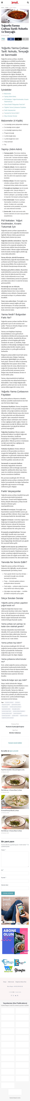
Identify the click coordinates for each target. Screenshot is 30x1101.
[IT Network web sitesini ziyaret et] (8, 1072)
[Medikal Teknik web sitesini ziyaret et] (22, 1018)
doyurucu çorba (6, 704)
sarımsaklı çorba (6, 709)
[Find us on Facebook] (11, 996)
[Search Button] (28, 2)
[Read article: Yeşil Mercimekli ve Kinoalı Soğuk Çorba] (15, 761)
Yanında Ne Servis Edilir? (11, 113)
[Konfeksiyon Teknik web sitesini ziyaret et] (8, 1045)
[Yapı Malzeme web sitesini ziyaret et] (8, 1078)
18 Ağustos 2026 (5, 772)
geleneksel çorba (16, 704)
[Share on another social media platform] (25, 39)
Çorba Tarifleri (13, 7)
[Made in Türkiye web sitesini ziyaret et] (8, 1085)
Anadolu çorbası (9, 702)
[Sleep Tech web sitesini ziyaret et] (8, 1051)
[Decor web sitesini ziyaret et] (22, 1051)
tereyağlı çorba (16, 709)
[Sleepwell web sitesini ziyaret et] (22, 1045)
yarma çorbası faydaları (19, 711)
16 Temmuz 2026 (5, 812)
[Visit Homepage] (15, 2)
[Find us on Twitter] (13, 996)
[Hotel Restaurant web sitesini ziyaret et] (22, 1024)
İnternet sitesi (4, 885)
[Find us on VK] (15, 996)
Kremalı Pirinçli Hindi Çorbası (10, 811)
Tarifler (6, 7)
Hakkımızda (11, 982)
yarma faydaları (17, 713)
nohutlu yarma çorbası (15, 706)
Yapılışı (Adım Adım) (10, 96)
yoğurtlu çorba (23, 715)
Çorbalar (17, 702)
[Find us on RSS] (17, 996)
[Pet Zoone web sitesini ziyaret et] (15, 1092)
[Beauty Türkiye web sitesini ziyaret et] (8, 1011)
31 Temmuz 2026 (5, 792)
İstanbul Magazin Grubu (15, 1097)
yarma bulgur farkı (6, 711)
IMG (13, 992)
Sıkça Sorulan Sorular (10, 116)
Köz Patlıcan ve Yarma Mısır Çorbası (11, 790)
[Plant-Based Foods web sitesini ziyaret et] (22, 1031)
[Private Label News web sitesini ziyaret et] (22, 1011)
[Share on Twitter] (18, 39)
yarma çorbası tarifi (7, 713)
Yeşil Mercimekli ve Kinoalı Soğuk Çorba (12, 770)
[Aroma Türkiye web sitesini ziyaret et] (8, 1038)
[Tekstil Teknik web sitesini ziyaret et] (22, 1038)
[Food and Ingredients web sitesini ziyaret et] (8, 1031)
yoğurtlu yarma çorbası (7, 717)
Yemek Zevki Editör (15, 743)
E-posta (3, 877)
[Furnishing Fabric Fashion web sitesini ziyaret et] (22, 1058)
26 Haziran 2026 (5, 35)
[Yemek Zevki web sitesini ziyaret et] (8, 1024)
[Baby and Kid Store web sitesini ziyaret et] (22, 1065)
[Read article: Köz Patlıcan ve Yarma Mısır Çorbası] (15, 782)
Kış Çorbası (5, 706)
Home (2, 7)
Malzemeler (7, 93)
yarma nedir (15, 715)
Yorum (3, 850)
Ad (2, 870)
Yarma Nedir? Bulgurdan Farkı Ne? (14, 104)
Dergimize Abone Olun (21, 982)
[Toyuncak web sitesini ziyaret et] (8, 1065)
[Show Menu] (2, 2)
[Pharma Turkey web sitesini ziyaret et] (8, 1018)
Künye (4, 982)
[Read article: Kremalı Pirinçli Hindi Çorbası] (15, 802)
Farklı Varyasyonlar (10, 110)
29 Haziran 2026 (5, 833)
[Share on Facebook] (10, 39)
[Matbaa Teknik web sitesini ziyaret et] (22, 1072)
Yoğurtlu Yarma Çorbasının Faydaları (15, 107)
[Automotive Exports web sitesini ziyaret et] (22, 1078)
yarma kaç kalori (6, 715)
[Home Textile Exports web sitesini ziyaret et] (8, 1058)
